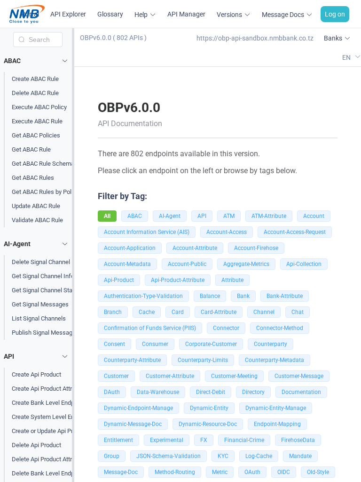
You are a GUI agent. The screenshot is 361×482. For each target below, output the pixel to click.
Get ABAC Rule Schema (43, 163)
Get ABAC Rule (31, 149)
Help (141, 14)
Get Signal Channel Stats (45, 290)
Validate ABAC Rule (37, 220)
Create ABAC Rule (35, 78)
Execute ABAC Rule (37, 121)
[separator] (73, 255)
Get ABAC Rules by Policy (45, 191)
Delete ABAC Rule (35, 92)
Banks (333, 38)
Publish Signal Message (44, 332)
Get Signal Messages (40, 304)
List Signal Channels (39, 318)
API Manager (186, 14)
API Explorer (68, 14)
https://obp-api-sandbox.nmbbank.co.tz (255, 38)
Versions (229, 14)
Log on (335, 14)
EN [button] (347, 57)
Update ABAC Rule (36, 205)
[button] (38, 60)
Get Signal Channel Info (43, 276)
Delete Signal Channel (41, 261)
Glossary (110, 14)
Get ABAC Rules (33, 177)
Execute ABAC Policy (39, 107)
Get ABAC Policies (36, 135)
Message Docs (283, 14)
